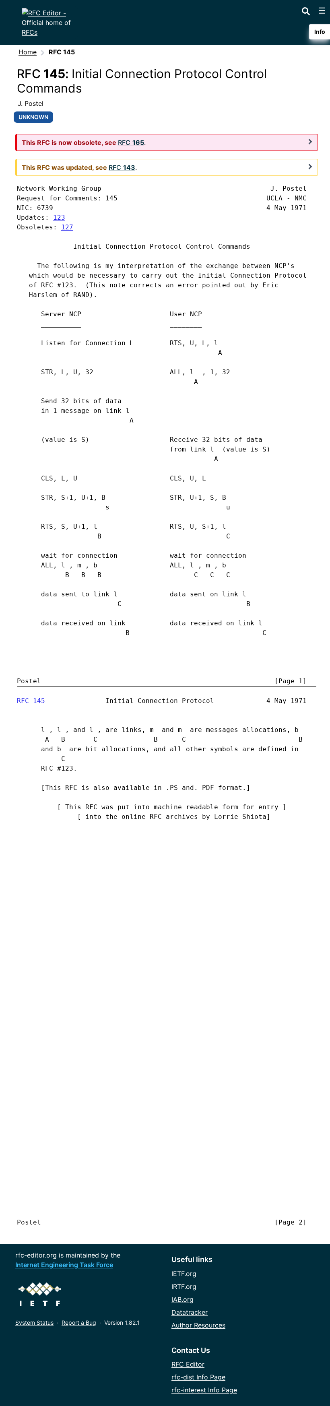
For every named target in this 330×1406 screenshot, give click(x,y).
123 (59, 217)
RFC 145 (31, 701)
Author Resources (198, 1325)
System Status (34, 1322)
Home (28, 52)
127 (67, 227)
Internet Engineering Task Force (64, 1265)
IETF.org (183, 1274)
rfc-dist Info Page (198, 1377)
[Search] (306, 9)
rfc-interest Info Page (204, 1390)
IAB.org (182, 1299)
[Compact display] (310, 141)
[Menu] (322, 10)
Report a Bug (79, 1322)
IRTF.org (183, 1286)
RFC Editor (187, 1364)
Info (319, 31)
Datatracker (189, 1312)
